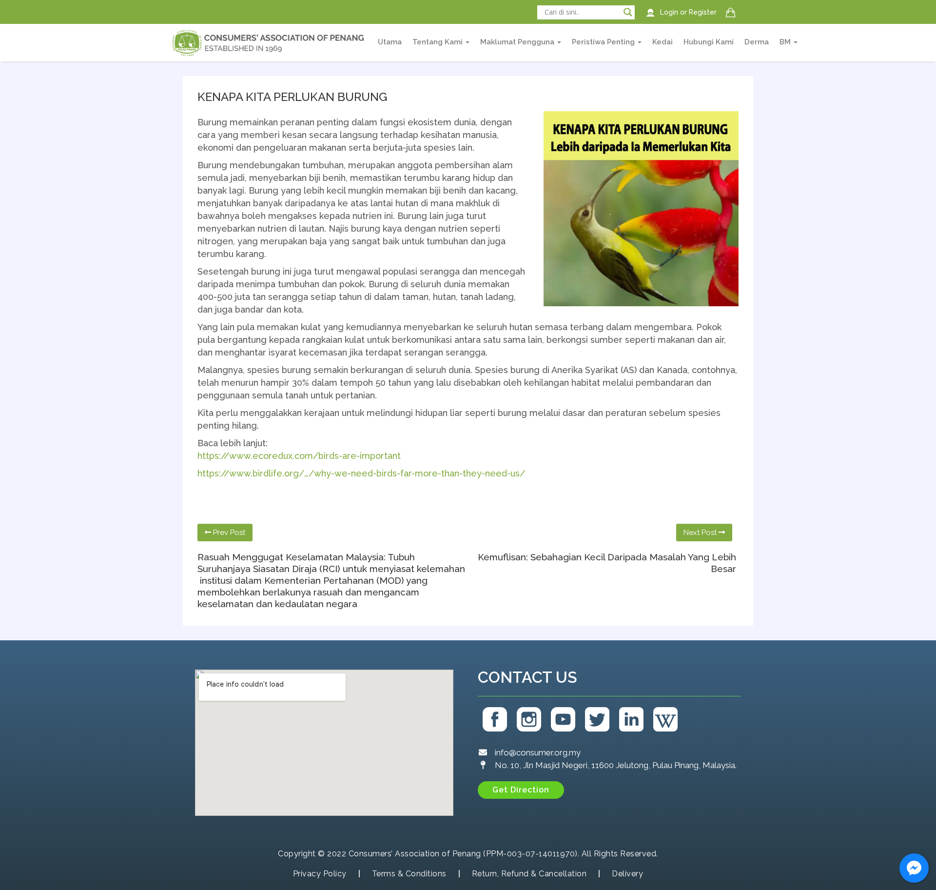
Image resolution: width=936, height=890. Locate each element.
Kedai (662, 42)
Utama (390, 42)
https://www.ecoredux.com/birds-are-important (299, 456)
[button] (521, 790)
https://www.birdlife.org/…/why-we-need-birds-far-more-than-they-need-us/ (361, 473)
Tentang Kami (438, 42)
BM (786, 42)
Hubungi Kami (708, 42)
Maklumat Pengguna (518, 42)
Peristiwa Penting (604, 42)
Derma (756, 42)
